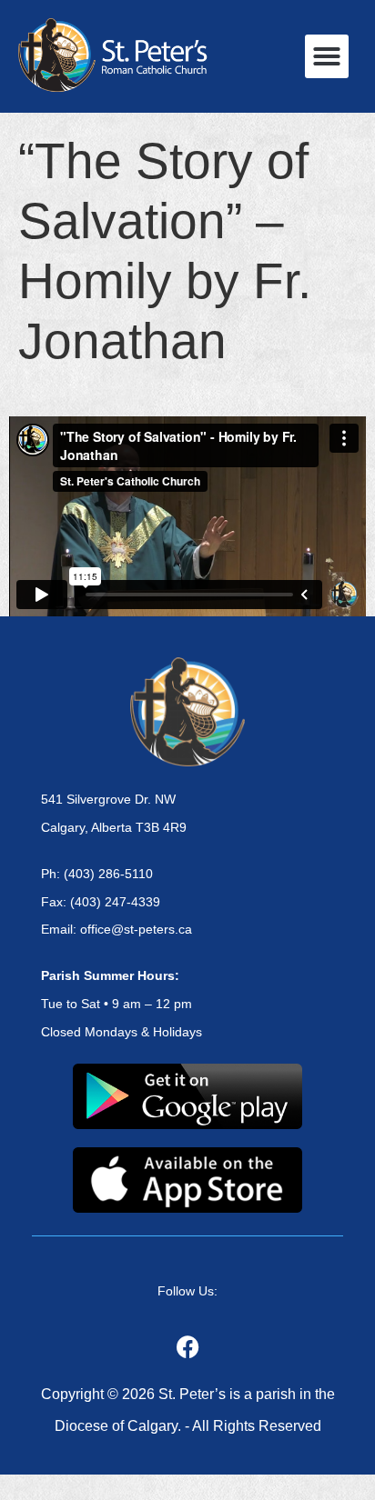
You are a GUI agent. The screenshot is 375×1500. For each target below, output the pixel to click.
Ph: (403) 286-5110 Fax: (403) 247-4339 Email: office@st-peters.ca (116, 901)
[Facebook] (187, 1346)
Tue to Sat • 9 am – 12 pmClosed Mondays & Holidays (121, 1003)
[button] (327, 56)
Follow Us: (187, 1291)
